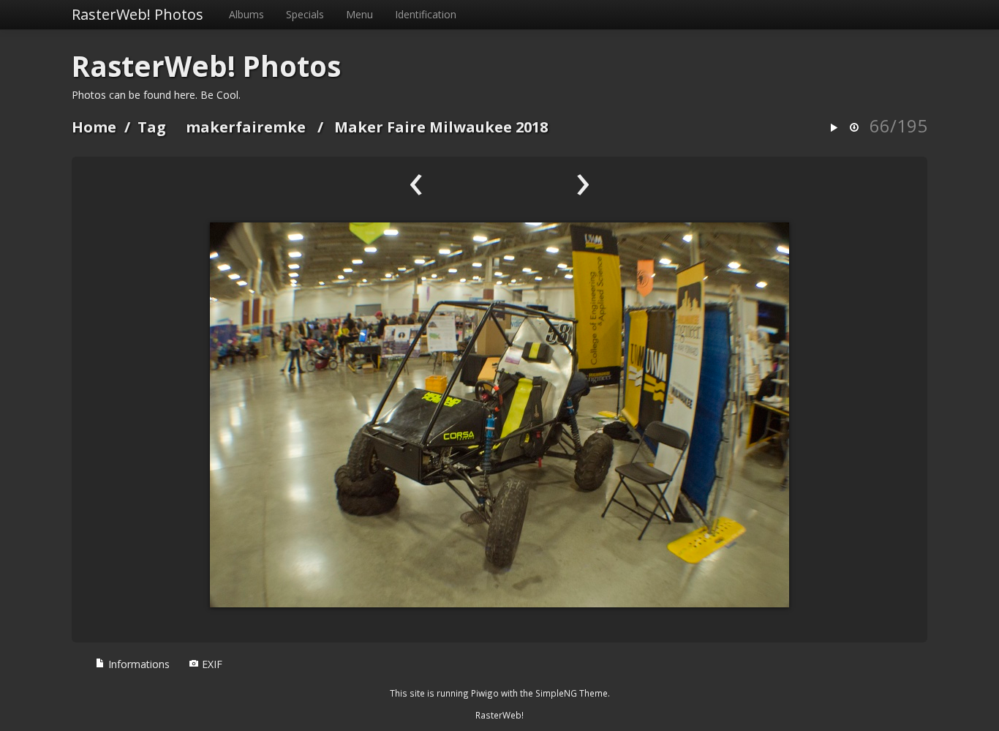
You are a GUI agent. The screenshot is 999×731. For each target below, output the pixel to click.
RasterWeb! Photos (137, 14)
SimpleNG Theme (571, 693)
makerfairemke (246, 127)
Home (94, 127)
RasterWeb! (499, 715)
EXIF (210, 664)
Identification (425, 14)
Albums (246, 14)
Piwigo (485, 693)
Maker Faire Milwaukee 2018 (441, 127)
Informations (137, 664)
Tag (151, 127)
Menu (359, 14)
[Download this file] (854, 128)
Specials (305, 14)
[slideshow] (834, 128)
